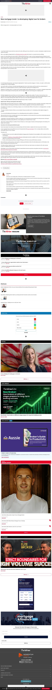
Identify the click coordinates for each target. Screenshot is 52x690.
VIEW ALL (26, 274)
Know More (8, 190)
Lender (2, 16)
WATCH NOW (3, 375)
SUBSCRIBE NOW (26, 246)
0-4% (18, 319)
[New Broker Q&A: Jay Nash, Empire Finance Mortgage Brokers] (26, 488)
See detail (26, 332)
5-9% (18, 322)
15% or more (19, 327)
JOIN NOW (31, 604)
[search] (50, 649)
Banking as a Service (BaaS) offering (14, 137)
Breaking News (6, 167)
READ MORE (30, 226)
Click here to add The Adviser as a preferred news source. (11, 163)
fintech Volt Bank (30, 128)
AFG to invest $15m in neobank (10, 159)
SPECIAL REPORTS (7, 420)
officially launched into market (21, 54)
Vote (26, 330)
